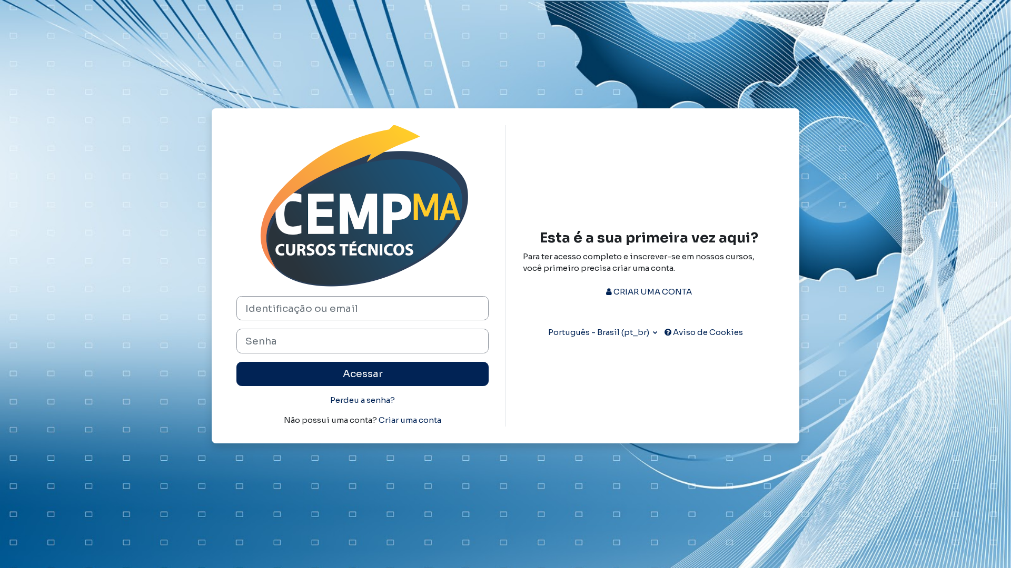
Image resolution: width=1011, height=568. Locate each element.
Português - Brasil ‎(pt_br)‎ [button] (599, 332)
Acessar (363, 374)
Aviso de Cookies (707, 332)
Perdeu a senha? (362, 400)
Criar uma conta (410, 420)
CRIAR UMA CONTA (652, 292)
